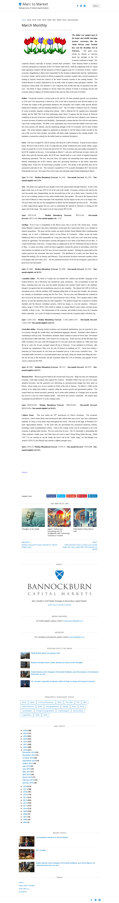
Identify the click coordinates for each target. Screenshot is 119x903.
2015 (25, 794)
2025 (25, 733)
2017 (25, 789)
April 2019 (27, 774)
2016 (25, 792)
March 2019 (27, 777)
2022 (25, 741)
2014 (25, 797)
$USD (64, 20)
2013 (25, 800)
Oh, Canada (41, 850)
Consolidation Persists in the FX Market (52, 837)
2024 (25, 736)
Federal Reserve (28, 706)
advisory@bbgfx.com (77, 637)
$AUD (29, 20)
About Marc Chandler (27, 885)
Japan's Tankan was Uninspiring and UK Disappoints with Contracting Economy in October (58, 532)
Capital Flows (26, 715)
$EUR (44, 20)
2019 (25, 750)
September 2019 (29, 761)
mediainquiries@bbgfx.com (73, 621)
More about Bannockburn (59, 605)
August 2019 (28, 763)
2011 (25, 806)
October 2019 (28, 758)
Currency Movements (46, 702)
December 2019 (29, 752)
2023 (25, 739)
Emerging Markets (52, 706)
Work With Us (24, 889)
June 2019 (27, 769)
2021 (25, 744)
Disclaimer (23, 892)
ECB (78, 702)
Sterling (65, 706)
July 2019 (26, 766)
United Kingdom (63, 711)
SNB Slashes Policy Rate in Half (83, 530)
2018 (25, 786)
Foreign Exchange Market (45, 711)
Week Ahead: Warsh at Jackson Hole (45, 653)
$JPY (54, 20)
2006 (25, 819)
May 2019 (27, 772)
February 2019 (28, 780)
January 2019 (28, 783)
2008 (25, 814)
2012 (25, 803)
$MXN (59, 20)
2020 (25, 747)
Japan (32, 702)
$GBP (49, 20)
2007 (25, 817)
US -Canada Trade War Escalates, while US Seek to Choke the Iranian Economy (63, 681)
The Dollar (69, 702)
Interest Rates (78, 711)
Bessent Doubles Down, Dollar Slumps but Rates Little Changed (57, 662)
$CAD (34, 20)
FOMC (38, 715)
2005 (25, 822)
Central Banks (27, 711)
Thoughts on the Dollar (30, 529)
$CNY (39, 20)
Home (24, 20)
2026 (25, 730)
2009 (25, 811)
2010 (25, 808)
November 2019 (29, 755)
